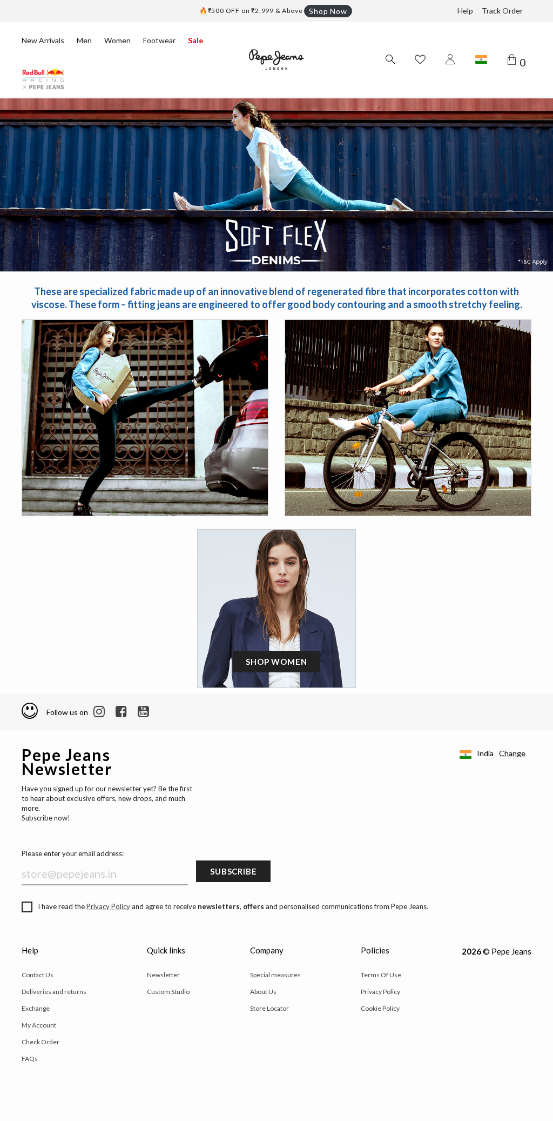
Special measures (275, 975)
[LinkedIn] (99, 712)
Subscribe (233, 871)
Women (117, 40)
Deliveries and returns (54, 991)
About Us (263, 991)
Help (465, 10)
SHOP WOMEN (276, 661)
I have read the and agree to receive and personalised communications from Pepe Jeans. (233, 906)
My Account (39, 1025)
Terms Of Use (381, 975)
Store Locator (269, 1008)
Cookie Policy (380, 1008)
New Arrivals (43, 40)
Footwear (159, 40)
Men (84, 40)
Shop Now (328, 11)
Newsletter (163, 975)
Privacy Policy (108, 906)
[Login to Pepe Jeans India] (450, 59)
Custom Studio (168, 991)
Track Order (502, 10)
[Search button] (390, 59)
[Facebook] (121, 712)
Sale (195, 40)
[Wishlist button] (420, 59)
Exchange (36, 1008)
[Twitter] (143, 712)
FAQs (30, 1059)
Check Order (40, 1042)
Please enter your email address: (73, 853)
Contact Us (37, 975)
